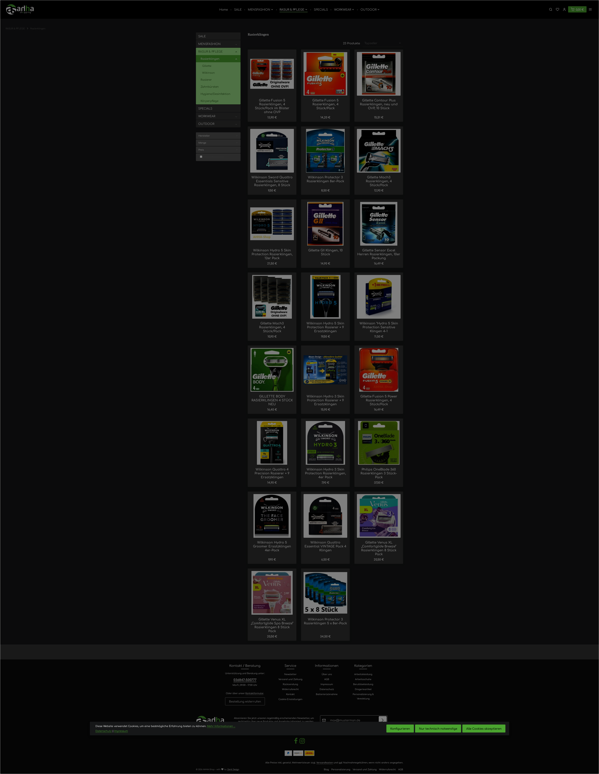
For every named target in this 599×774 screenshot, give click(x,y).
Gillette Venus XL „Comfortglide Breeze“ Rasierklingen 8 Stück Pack (378, 548)
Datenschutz (327, 689)
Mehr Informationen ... (221, 726)
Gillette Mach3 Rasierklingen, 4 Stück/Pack (379, 181)
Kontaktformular (254, 693)
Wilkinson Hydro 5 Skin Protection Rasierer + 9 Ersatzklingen (325, 327)
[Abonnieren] (383, 720)
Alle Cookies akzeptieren (484, 728)
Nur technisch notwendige (438, 728)
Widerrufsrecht (290, 689)
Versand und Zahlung (290, 679)
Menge (202, 142)
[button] (236, 43)
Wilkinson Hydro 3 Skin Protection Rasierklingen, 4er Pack (325, 473)
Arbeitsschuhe (363, 679)
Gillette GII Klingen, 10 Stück (325, 252)
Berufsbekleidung (363, 684)
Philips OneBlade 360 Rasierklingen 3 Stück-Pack (378, 473)
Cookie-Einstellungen (290, 699)
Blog (326, 769)
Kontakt (290, 694)
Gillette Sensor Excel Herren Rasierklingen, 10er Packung (378, 254)
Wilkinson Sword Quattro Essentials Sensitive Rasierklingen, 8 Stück (272, 181)
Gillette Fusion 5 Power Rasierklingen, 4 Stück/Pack (378, 400)
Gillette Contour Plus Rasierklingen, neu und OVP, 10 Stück (379, 104)
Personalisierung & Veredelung (363, 696)
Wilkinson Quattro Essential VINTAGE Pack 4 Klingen (325, 546)
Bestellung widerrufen (245, 701)
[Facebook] (296, 743)
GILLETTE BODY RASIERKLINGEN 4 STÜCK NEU (272, 400)
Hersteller (204, 135)
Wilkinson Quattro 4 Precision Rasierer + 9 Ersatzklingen (272, 473)
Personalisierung (340, 769)
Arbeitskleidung (363, 674)
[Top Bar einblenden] (590, 9)
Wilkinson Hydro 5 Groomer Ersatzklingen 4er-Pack (272, 546)
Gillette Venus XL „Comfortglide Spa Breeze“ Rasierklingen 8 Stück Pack (272, 625)
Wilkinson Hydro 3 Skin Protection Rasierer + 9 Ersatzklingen (325, 400)
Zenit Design (233, 769)
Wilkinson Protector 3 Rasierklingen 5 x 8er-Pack (325, 621)
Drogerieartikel (363, 689)
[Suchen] (551, 9)
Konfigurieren (400, 728)
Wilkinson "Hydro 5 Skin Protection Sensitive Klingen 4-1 (379, 327)
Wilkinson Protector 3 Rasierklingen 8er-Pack (325, 179)
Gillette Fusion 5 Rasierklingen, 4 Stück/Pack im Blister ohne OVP (272, 106)
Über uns (327, 674)
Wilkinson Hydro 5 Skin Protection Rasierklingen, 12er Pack (272, 254)
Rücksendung (290, 684)
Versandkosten (324, 762)
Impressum (327, 684)
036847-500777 (245, 680)
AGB (326, 679)
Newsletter (290, 674)
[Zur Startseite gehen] (20, 9)
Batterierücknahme (327, 694)
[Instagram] (302, 743)
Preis (201, 149)
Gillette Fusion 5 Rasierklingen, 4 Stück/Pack (325, 104)
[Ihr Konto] (564, 9)
